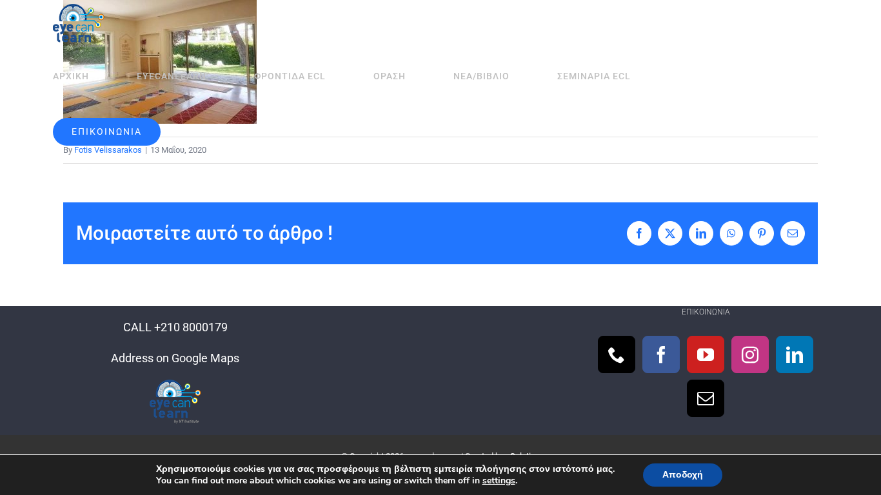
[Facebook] (661, 354)
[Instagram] (750, 354)
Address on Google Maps (175, 358)
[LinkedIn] (794, 354)
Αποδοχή (682, 475)
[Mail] (705, 398)
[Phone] (616, 354)
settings (498, 481)
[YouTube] (705, 354)
